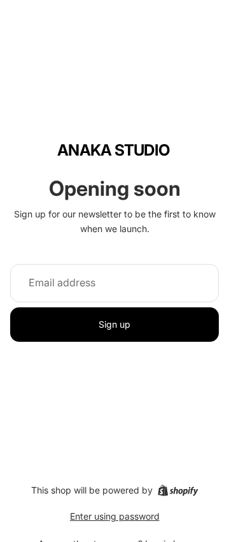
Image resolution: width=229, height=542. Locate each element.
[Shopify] (178, 490)
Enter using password (115, 516)
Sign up (114, 324)
